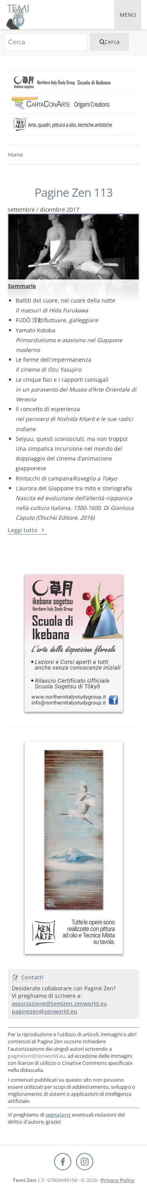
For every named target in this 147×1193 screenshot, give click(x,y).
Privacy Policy (117, 1180)
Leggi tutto (23, 530)
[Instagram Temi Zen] (84, 1161)
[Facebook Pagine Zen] (62, 1161)
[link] (73, 82)
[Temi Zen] (17, 14)
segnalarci (58, 1114)
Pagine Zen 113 (73, 192)
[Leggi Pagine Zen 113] (73, 247)
